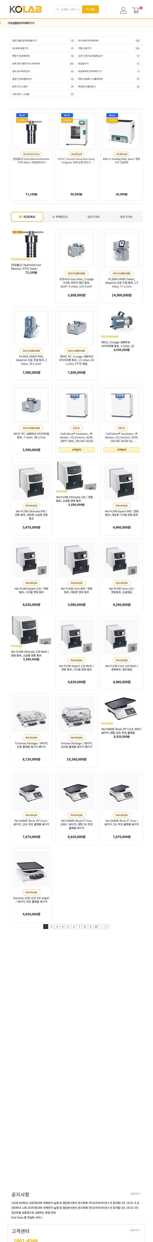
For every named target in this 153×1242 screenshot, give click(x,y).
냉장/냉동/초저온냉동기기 (42, 40)
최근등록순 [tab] (29, 217)
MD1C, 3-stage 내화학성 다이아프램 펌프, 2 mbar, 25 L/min (117, 345)
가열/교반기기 (108, 48)
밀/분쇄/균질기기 (42, 48)
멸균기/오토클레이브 (42, 78)
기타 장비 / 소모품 (42, 94)
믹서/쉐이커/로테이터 (108, 40)
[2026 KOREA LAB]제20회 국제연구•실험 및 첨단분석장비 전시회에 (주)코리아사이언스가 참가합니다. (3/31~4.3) (75, 1203)
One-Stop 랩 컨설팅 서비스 (27, 1217)
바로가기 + (136, 1193)
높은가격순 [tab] (126, 217)
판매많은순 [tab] (62, 217)
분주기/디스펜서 (42, 86)
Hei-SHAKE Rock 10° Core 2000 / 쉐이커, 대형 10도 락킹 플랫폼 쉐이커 (121, 732)
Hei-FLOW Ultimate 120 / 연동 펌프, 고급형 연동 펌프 (74, 498)
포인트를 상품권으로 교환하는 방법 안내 (33, 1212)
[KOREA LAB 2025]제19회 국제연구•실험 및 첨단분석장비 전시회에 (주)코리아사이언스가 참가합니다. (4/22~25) (74, 1208)
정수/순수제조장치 (42, 71)
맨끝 (107, 926)
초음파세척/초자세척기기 (108, 71)
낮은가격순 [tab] (93, 217)
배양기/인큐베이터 (42, 55)
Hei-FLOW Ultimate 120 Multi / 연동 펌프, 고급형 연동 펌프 (30, 653)
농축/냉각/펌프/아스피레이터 (42, 63)
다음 (101, 926)
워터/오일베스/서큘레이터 (108, 78)
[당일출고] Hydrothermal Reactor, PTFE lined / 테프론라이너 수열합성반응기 (27, 268)
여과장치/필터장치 (108, 86)
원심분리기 (108, 63)
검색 (92, 9)
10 (96, 926)
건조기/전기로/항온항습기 (108, 55)
